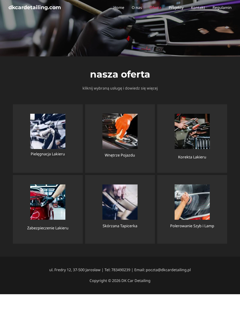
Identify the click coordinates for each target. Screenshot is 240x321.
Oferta (155, 7)
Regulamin (222, 7)
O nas (137, 7)
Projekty (176, 7)
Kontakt (198, 7)
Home (118, 7)
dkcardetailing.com (34, 7)
